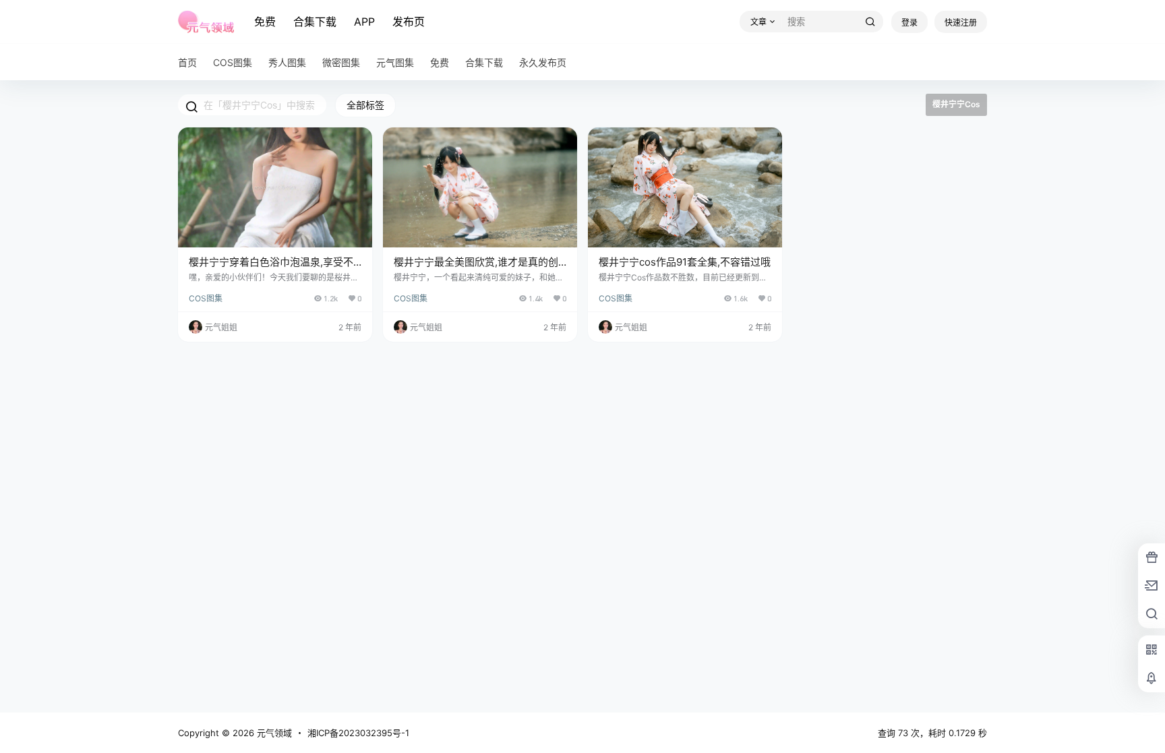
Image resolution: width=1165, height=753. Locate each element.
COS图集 (205, 298)
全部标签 (365, 105)
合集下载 (314, 21)
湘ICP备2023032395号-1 (358, 732)
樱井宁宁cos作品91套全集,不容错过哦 (685, 261)
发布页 (408, 21)
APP (364, 21)
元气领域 (273, 732)
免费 (265, 21)
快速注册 (961, 23)
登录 (909, 23)
